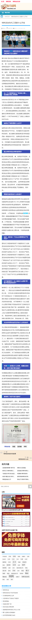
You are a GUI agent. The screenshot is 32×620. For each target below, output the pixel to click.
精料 (9, 568)
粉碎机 (4, 568)
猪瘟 (8, 366)
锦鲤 (4, 573)
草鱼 (26, 568)
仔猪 (10, 556)
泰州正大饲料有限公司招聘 (9, 470)
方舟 (9, 562)
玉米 (14, 565)
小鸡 (17, 559)
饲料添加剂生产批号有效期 (10, 593)
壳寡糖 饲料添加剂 (22, 473)
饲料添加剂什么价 (23, 459)
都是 (22, 570)
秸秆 (23, 565)
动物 (19, 556)
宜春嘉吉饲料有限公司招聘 (24, 470)
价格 (14, 556)
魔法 (4, 579)
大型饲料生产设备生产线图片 (11, 598)
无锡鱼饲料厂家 (7, 604)
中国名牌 (5, 556)
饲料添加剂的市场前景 (10, 454)
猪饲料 (8, 565)
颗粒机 (5, 577)
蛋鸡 (9, 570)
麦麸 (12, 579)
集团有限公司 (14, 573)
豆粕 (14, 570)
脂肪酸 (25, 213)
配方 (27, 570)
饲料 (11, 51)
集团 (8, 573)
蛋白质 (4, 570)
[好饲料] (16, 6)
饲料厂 (18, 577)
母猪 (19, 562)
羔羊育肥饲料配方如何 (9, 615)
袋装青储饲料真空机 (22, 476)
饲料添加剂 (25, 576)
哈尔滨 (4, 559)
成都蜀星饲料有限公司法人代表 (11, 609)
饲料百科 (8, 1)
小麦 (22, 559)
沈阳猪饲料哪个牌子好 (8, 468)
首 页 (2, 1)
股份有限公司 (20, 568)
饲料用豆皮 (6, 590)
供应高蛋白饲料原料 (8, 607)
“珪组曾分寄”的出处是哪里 (9, 473)
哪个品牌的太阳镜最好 (9, 612)
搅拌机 (4, 562)
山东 (26, 559)
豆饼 (18, 570)
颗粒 (26, 573)
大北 (13, 559)
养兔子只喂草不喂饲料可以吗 (24, 479)
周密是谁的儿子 (6, 479)
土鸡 (9, 559)
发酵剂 (23, 556)
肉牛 (14, 568)
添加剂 (24, 562)
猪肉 (4, 565)
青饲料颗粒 (6, 601)
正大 (14, 562)
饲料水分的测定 (21, 468)
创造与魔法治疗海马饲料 (9, 476)
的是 (19, 565)
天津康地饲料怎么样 (8, 595)
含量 (28, 556)
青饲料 (21, 573)
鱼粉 (8, 579)
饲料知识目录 (16, 1)
